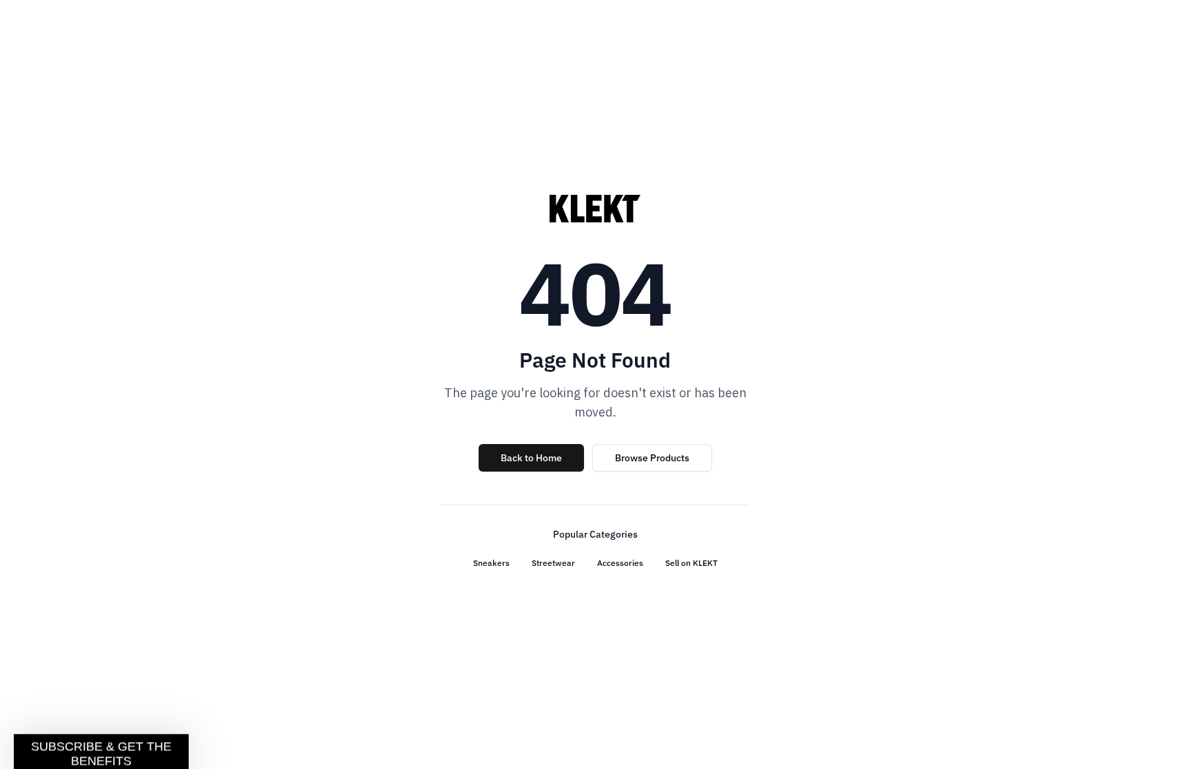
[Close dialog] (834, 217)
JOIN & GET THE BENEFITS (460, 507)
